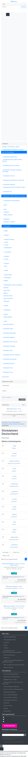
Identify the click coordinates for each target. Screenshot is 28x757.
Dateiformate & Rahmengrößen (11, 676)
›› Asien (5, 209)
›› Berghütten (6, 219)
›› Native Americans (8, 298)
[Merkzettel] (21, 10)
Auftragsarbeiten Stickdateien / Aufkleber (13, 149)
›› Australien (6, 212)
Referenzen (6, 657)
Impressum (6, 642)
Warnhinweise (7, 711)
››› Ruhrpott (6, 263)
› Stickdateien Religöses (8, 337)
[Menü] (3, 14)
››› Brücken (6, 235)
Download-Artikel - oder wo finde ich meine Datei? (12, 683)
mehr (24, 404)
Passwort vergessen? (6, 397)
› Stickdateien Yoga (7, 372)
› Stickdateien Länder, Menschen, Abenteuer (13, 196)
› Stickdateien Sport (7, 350)
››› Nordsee (6, 256)
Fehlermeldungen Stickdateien (11, 686)
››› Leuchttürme (7, 252)
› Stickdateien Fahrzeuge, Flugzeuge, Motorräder (11, 170)
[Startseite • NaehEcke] (14, 1)
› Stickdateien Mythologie (9, 333)
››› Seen (5, 266)
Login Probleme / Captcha (10, 697)
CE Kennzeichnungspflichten (10, 674)
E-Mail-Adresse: (5, 385)
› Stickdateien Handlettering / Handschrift (13, 180)
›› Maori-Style (6, 290)
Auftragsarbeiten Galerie (9, 639)
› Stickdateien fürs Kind (8, 176)
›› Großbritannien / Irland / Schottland (12, 285)
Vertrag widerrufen (9, 725)
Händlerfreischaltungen (9, 692)
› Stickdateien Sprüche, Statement (11, 354)
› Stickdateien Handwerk (8, 184)
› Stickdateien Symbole (8, 363)
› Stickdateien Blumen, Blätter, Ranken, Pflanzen (12, 160)
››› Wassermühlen (7, 274)
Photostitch (6, 703)
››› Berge (5, 230)
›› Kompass (5, 287)
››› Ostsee (5, 259)
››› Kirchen (5, 245)
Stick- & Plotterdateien (8, 152)
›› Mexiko (5, 293)
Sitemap (5, 708)
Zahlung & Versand (8, 667)
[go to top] (1, 746)
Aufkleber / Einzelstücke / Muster (10, 146)
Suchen (24, 6)
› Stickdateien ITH (7, 191)
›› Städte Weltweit (7, 317)
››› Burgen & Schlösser (8, 239)
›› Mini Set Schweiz (8, 295)
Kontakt (5, 645)
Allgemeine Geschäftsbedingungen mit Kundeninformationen (12, 661)
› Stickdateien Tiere (7, 368)
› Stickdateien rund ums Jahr (9, 341)
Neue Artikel (5, 376)
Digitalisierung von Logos (10, 679)
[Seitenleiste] (23, 14)
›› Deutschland (6, 226)
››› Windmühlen (7, 277)
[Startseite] (9, 10)
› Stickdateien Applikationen (9, 156)
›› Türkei (5, 321)
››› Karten (5, 242)
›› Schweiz (5, 305)
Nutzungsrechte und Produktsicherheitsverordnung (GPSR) (12, 651)
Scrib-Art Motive (7, 705)
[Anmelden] (25, 735)
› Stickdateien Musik (7, 328)
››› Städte (5, 270)
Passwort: (4, 390)
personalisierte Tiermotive (10, 700)
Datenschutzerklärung (9, 655)
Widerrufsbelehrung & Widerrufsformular (13, 664)
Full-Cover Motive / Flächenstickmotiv (13, 689)
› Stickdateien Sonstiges (8, 346)
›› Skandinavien (7, 310)
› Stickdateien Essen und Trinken (10, 165)
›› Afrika (5, 205)
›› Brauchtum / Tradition (9, 221)
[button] (13, 10)
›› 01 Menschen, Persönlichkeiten (11, 200)
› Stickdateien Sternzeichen (9, 359)
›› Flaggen (5, 280)
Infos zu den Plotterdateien (10, 694)
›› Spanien (5, 314)
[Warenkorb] (25, 10)
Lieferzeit (5, 648)
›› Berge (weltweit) (7, 214)
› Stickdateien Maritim (8, 324)
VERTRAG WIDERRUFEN (9, 637)
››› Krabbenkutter (7, 247)
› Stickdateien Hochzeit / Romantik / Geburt (13, 187)
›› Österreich (6, 301)
